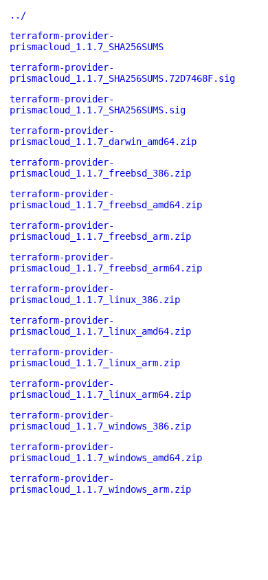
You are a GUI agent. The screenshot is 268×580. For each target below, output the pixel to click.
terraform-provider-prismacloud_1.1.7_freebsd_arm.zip (100, 231)
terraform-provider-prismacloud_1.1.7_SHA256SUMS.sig (98, 104)
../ (18, 15)
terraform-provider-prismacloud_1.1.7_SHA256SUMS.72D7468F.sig (122, 73)
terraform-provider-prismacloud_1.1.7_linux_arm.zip (95, 357)
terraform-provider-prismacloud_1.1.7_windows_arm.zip (100, 484)
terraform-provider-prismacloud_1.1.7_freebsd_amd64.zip (106, 199)
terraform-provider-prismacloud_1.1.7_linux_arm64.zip (100, 389)
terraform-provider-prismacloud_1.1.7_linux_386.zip (95, 294)
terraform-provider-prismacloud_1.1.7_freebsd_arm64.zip (106, 263)
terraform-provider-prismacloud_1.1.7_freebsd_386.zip (100, 168)
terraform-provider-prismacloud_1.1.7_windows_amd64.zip (106, 452)
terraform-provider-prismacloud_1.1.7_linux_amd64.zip (100, 326)
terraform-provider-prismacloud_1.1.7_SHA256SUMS (87, 41)
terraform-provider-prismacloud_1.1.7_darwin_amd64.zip (103, 136)
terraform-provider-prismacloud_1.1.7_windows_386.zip (100, 421)
